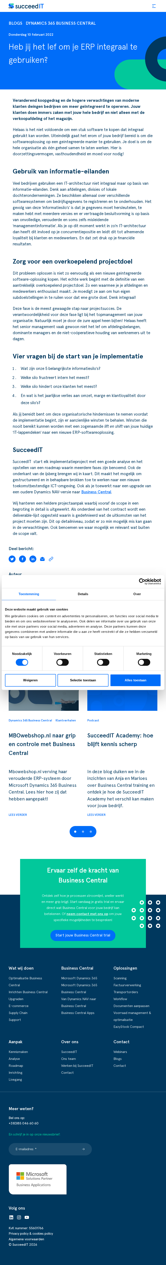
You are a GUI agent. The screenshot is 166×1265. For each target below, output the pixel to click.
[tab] (75, 831)
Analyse (14, 1059)
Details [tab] (83, 594)
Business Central (96, 492)
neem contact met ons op (87, 914)
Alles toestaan (135, 680)
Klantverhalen (66, 720)
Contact (67, 1072)
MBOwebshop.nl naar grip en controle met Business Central (42, 744)
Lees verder (18, 814)
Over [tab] (137, 594)
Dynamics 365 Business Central (61, 23)
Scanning (120, 978)
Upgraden (16, 999)
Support (15, 1020)
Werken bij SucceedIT (77, 1065)
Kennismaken (18, 1052)
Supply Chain (18, 1013)
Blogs (15, 23)
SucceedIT (69, 1052)
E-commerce (19, 1006)
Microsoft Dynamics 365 (79, 978)
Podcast (93, 720)
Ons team (68, 1059)
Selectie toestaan (83, 680)
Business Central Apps (77, 1013)
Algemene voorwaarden (26, 1239)
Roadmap (16, 1065)
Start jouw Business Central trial (83, 935)
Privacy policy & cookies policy (31, 1233)
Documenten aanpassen (131, 1006)
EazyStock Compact (128, 1027)
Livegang (15, 1079)
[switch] (62, 662)
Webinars (120, 1052)
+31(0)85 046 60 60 (23, 1123)
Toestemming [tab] (29, 594)
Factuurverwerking (127, 985)
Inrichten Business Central (28, 992)
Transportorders (125, 992)
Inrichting (15, 1072)
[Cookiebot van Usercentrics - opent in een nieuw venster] (142, 581)
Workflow (120, 999)
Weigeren (30, 680)
